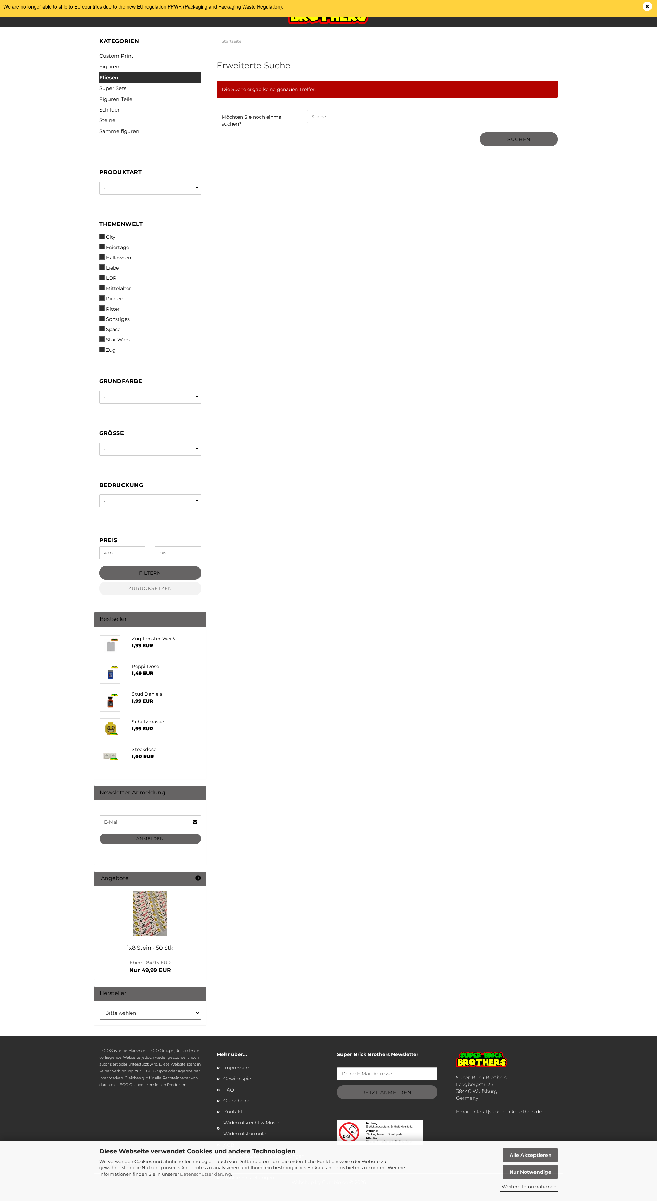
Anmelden (150, 838)
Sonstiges (118, 319)
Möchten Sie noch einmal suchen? (252, 120)
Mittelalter (118, 288)
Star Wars (118, 340)
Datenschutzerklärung (205, 1174)
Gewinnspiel (238, 1078)
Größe (111, 433)
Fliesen (108, 77)
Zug (111, 350)
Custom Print (116, 56)
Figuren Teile (115, 99)
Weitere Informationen (529, 1187)
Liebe (112, 268)
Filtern (150, 573)
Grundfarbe (120, 381)
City (110, 237)
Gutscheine (236, 1101)
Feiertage (117, 247)
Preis (108, 540)
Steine (107, 120)
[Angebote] (198, 879)
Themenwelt (121, 224)
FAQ (228, 1090)
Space (113, 329)
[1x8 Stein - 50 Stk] (150, 913)
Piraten (114, 299)
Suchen (518, 139)
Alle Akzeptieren (531, 1155)
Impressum (237, 1068)
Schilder (109, 109)
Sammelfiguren (119, 131)
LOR (111, 278)
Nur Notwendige (530, 1172)
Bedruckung (121, 485)
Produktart (120, 172)
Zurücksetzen (150, 588)
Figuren (109, 66)
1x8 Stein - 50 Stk (150, 947)
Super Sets (112, 88)
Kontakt (233, 1112)
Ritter (113, 309)
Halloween (118, 257)
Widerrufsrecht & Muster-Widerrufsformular (253, 1128)
